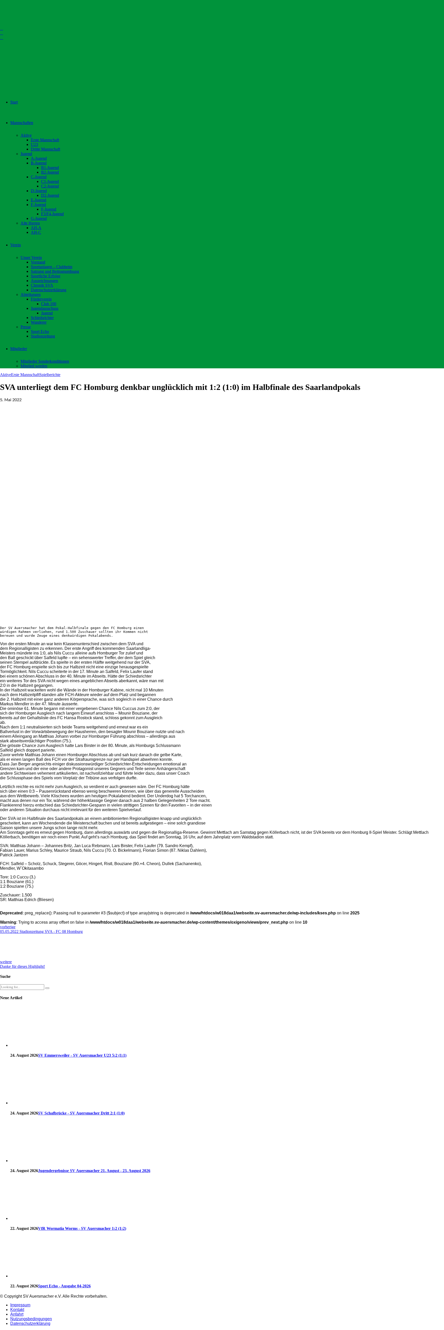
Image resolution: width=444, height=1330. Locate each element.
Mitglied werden (34, 366)
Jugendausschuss (44, 308)
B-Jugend (39, 163)
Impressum (20, 1305)
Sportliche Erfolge (45, 276)
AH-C (36, 232)
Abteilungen (31, 294)
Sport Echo (40, 331)
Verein (15, 245)
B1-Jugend (50, 167)
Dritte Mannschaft (45, 149)
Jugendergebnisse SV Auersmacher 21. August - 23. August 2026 (94, 1170)
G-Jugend (39, 218)
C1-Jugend (50, 181)
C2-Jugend (50, 186)
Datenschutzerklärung (48, 290)
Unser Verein (31, 257)
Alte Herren (30, 223)
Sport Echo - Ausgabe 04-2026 (64, 1286)
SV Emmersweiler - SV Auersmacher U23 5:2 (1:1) (82, 1055)
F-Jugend (38, 204)
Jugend (26, 154)
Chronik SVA (42, 285)
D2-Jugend (50, 195)
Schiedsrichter (42, 317)
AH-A (36, 228)
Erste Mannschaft (45, 140)
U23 (34, 144)
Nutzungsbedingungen (31, 1319)
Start (14, 102)
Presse (26, 327)
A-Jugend (39, 158)
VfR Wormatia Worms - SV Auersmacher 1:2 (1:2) (82, 1228)
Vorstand (38, 262)
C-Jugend (39, 177)
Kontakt (17, 1309)
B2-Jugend (50, 172)
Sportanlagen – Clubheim (51, 267)
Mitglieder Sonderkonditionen (45, 361)
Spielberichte (49, 374)
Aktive (26, 135)
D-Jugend (39, 191)
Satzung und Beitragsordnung (55, 271)
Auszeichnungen (44, 280)
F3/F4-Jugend (52, 214)
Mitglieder (18, 348)
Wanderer (39, 322)
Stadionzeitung (43, 336)
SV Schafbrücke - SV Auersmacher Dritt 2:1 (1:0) (81, 1113)
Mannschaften (21, 122)
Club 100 (48, 304)
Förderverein (41, 299)
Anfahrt (16, 1314)
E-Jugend (38, 200)
